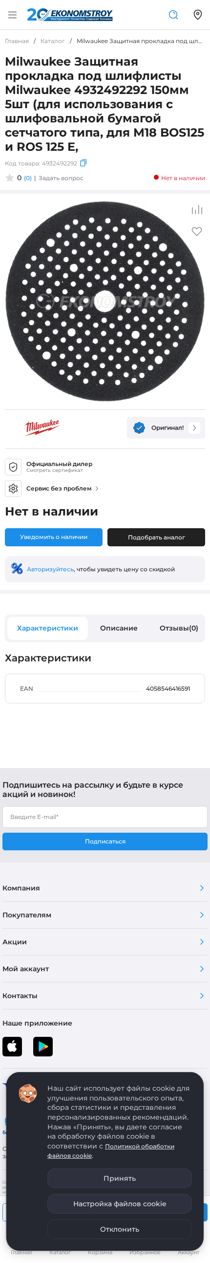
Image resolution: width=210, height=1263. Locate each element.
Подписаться (105, 841)
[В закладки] (197, 234)
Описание (119, 628)
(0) (28, 178)
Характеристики (47, 628)
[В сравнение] (197, 209)
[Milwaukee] (42, 428)
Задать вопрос (61, 178)
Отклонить (119, 1229)
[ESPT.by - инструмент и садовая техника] (70, 14)
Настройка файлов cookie (120, 1203)
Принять (120, 1178)
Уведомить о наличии (53, 536)
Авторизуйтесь (50, 569)
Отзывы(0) (179, 628)
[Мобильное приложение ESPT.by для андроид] (12, 1046)
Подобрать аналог (156, 537)
